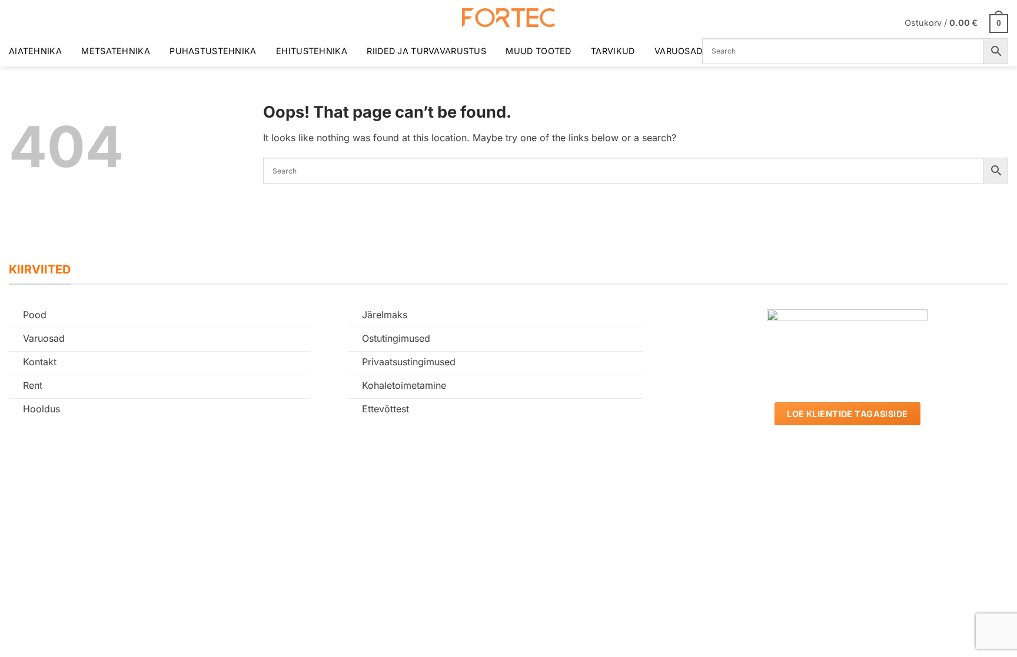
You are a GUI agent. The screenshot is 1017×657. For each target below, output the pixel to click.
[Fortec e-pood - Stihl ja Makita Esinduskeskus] (508, 18)
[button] (956, 22)
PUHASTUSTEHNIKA (213, 51)
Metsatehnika (115, 51)
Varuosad (678, 51)
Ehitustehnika (311, 51)
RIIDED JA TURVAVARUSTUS (426, 51)
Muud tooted (538, 51)
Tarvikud (612, 51)
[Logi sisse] (888, 23)
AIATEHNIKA (35, 51)
